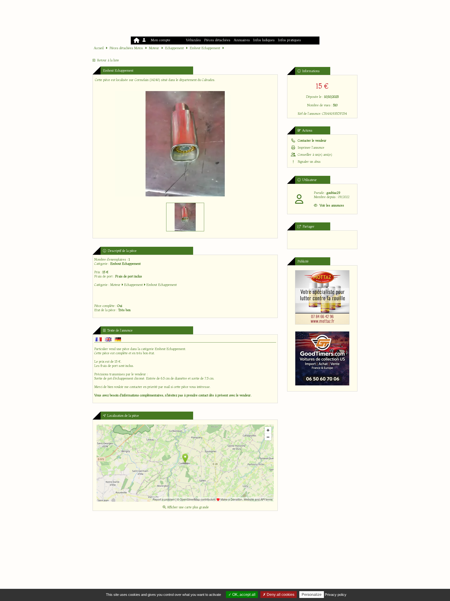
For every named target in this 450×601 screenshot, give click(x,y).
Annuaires (242, 40)
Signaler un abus (309, 161)
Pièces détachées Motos (126, 48)
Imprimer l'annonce (310, 147)
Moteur (154, 48)
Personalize (312, 595)
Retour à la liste (108, 60)
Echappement (174, 48)
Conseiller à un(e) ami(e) (314, 154)
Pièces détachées (217, 40)
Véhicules (193, 40)
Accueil (99, 48)
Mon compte (159, 40)
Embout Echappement (205, 48)
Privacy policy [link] (335, 595)
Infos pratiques (289, 40)
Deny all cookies (280, 595)
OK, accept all (243, 595)
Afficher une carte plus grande (187, 507)
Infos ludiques (264, 40)
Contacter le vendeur (311, 140)
